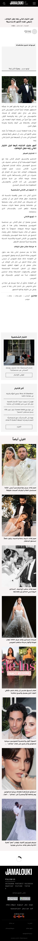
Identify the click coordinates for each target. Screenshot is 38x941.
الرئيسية (26, 25)
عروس (27, 299)
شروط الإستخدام (10, 928)
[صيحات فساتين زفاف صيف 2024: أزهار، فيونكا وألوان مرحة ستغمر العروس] (19, 617)
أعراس (27, 296)
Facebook (29, 884)
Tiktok (27, 886)
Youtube (19, 886)
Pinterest (19, 884)
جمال (25, 905)
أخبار (31, 909)
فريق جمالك (27, 31)
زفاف (10, 296)
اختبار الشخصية (16, 909)
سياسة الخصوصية (27, 933)
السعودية (20, 905)
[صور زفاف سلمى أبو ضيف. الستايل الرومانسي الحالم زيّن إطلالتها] (19, 566)
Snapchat (9, 886)
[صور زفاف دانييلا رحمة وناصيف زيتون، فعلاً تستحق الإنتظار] (19, 515)
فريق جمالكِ (29, 928)
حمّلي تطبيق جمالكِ (19, 893)
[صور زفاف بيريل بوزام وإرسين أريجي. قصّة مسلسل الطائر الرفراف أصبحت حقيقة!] (19, 465)
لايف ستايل (20, 25)
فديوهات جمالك (11, 905)
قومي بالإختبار (19, 375)
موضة (31, 905)
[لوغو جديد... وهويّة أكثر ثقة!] (19, 57)
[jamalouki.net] (19, 3)
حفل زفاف (18, 296)
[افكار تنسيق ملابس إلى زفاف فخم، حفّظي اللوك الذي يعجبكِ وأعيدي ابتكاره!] (19, 667)
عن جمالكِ (11, 923)
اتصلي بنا (30, 923)
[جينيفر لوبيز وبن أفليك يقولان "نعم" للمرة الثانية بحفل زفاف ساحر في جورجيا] (19, 819)
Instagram (9, 884)
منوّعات (13, 25)
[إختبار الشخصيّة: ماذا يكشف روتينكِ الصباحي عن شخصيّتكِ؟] (19, 352)
